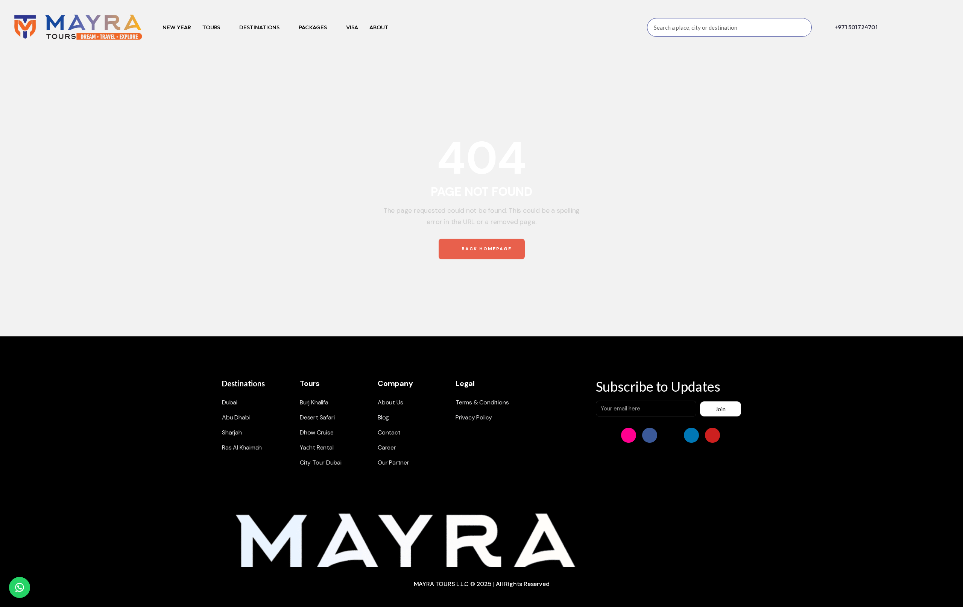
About (379, 27)
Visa (352, 27)
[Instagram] (628, 435)
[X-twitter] (670, 435)
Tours (211, 27)
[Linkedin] (691, 435)
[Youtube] (712, 435)
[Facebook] (649, 435)
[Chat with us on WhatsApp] (19, 587)
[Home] (77, 27)
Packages (313, 27)
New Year (177, 27)
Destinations (259, 27)
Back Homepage (486, 249)
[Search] (802, 27)
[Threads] (733, 435)
